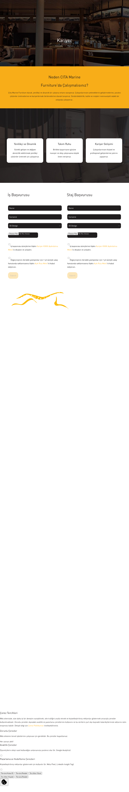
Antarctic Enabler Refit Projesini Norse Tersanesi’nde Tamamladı (34, 602)
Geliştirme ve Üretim (15, 488)
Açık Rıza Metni (41, 263)
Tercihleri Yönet (35, 773)
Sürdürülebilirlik (13, 415)
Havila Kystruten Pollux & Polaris (20, 540)
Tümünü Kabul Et (7, 773)
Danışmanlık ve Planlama (17, 477)
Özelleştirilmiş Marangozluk (18, 509)
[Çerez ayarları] (4, 782)
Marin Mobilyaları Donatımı (18, 467)
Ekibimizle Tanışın (14, 436)
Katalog (10, 634)
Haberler (10, 655)
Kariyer (10, 446)
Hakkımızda (12, 394)
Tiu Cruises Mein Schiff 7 (17, 571)
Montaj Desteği (13, 498)
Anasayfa (59, 46)
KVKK (9, 665)
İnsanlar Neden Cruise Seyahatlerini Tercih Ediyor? (28, 613)
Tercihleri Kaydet (7, 777)
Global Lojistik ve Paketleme (18, 519)
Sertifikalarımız (13, 425)
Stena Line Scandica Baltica (18, 561)
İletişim (10, 644)
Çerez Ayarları (13, 674)
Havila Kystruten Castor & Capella (21, 550)
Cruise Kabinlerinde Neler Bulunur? (21, 592)
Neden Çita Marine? (15, 404)
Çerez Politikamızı (36, 725)
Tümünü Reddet (21, 773)
